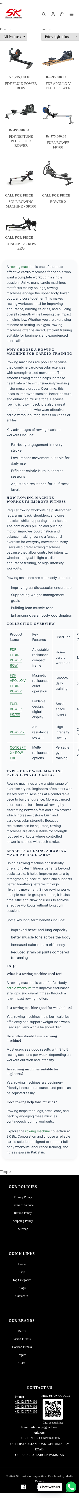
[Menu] (71, 14)
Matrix (22, 1331)
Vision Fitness (22, 1339)
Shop (22, 1272)
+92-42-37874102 (26, 1406)
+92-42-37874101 (26, 1401)
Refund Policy (23, 1213)
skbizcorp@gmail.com (44, 1427)
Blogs (21, 1288)
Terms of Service (23, 1205)
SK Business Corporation (31, 1476)
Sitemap (23, 1229)
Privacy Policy (23, 1197)
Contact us (21, 1296)
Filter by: (6, 29)
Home (22, 1264)
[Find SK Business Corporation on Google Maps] (53, 1409)
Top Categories (22, 1280)
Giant (21, 1363)
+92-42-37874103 (26, 1411)
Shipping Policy (23, 1221)
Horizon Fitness (22, 1347)
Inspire (22, 1355)
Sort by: (46, 29)
